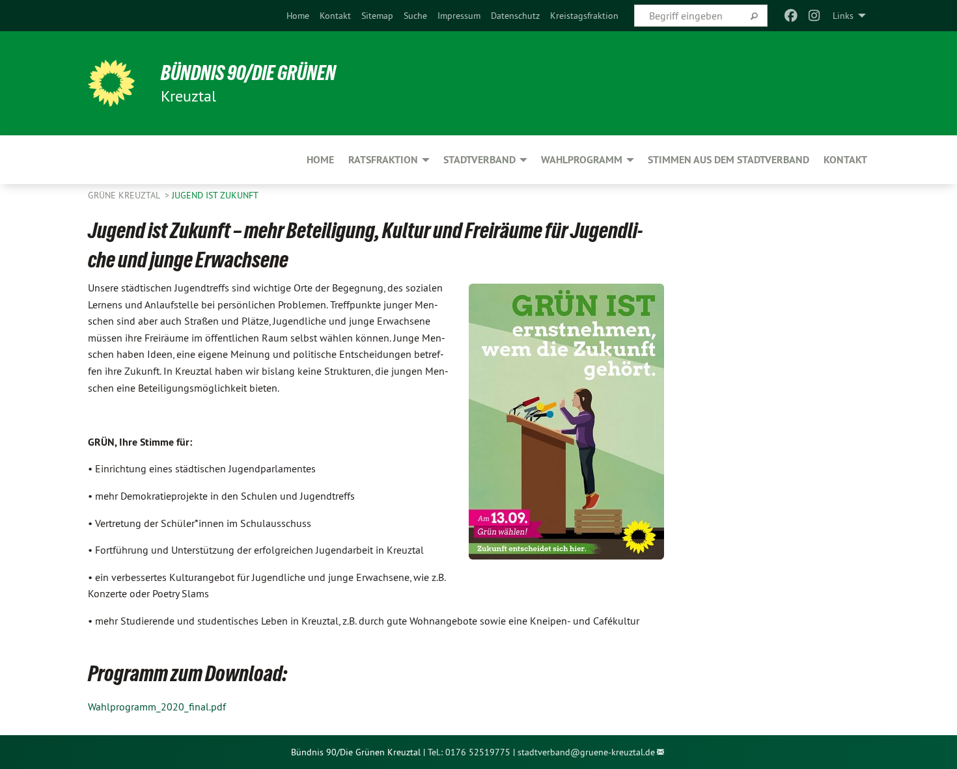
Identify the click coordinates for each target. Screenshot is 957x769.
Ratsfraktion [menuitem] (383, 160)
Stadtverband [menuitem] (479, 160)
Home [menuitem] (320, 160)
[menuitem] (297, 15)
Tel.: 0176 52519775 (469, 752)
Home (297, 15)
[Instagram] (815, 15)
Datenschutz (515, 15)
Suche (415, 15)
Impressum (458, 15)
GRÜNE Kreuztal (125, 195)
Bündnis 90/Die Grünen (248, 73)
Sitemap (377, 15)
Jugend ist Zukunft (215, 195)
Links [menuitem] (843, 15)
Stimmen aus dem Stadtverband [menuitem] (728, 160)
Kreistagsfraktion (584, 15)
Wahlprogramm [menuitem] (581, 160)
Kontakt (335, 15)
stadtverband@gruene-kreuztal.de (586, 752)
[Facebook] (791, 15)
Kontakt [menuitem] (845, 160)
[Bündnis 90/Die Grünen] (111, 83)
